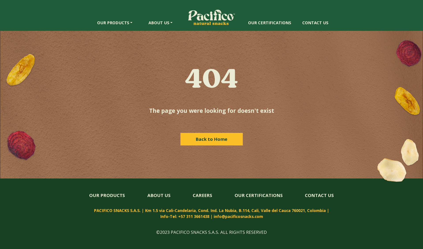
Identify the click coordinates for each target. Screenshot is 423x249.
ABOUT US (158, 22)
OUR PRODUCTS (113, 22)
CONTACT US (315, 22)
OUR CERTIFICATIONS (269, 22)
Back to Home (211, 139)
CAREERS (202, 195)
